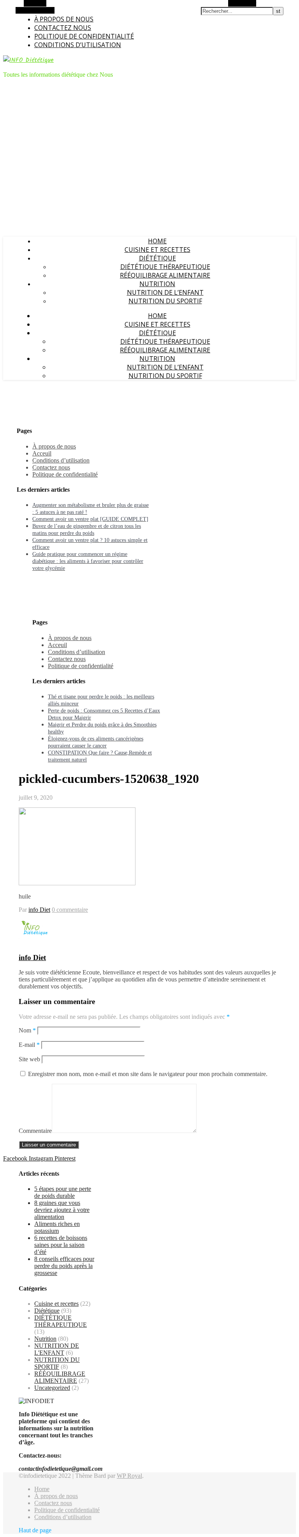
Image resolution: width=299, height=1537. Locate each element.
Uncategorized (52, 1387)
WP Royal (129, 1475)
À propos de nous (63, 19)
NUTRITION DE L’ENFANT (165, 292)
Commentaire (35, 1130)
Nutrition (157, 284)
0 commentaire (70, 909)
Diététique (157, 258)
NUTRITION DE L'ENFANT (56, 1349)
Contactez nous (62, 27)
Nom (27, 1030)
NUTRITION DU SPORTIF (165, 301)
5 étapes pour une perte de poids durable (62, 1192)
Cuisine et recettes (157, 249)
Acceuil (41, 453)
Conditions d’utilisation (77, 44)
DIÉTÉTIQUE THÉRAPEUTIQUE (165, 266)
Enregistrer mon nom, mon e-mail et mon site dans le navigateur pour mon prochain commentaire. (147, 1074)
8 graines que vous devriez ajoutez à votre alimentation (62, 1209)
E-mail (29, 1044)
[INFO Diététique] (28, 60)
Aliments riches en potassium (57, 1227)
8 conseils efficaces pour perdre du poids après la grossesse (64, 1266)
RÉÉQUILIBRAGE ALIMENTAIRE (165, 275)
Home (157, 241)
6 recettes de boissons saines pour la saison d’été (60, 1245)
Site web (29, 1059)
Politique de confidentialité (84, 36)
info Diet (39, 909)
